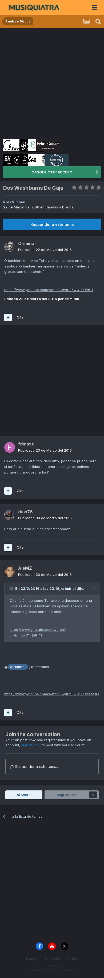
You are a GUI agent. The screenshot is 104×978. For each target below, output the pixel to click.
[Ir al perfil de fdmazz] (9, 447)
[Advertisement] (52, 83)
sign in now (31, 745)
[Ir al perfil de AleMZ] (9, 571)
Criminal (17, 202)
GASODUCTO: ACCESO (52, 172)
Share (25, 795)
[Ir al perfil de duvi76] (9, 515)
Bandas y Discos (59, 207)
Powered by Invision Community (52, 970)
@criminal (17, 667)
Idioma (30, 958)
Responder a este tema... (36, 766)
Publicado (45, 249)
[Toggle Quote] (12, 588)
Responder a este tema (52, 224)
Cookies (73, 958)
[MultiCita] (8, 317)
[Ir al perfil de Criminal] (9, 246)
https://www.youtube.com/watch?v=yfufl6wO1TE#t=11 (48, 290)
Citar (21, 317)
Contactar (52, 958)
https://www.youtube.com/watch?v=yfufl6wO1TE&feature (51, 694)
